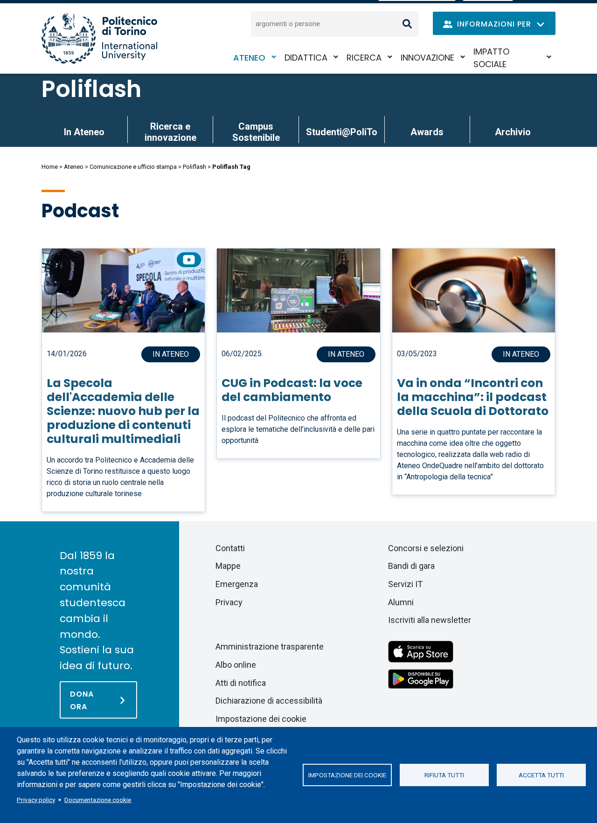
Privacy (229, 602)
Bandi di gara (411, 566)
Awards (427, 132)
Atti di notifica (240, 683)
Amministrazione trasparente (269, 646)
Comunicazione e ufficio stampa (133, 166)
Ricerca (364, 57)
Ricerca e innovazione (170, 132)
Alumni (401, 602)
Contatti (230, 548)
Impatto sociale (491, 58)
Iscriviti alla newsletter (429, 620)
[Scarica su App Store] (420, 651)
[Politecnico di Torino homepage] (99, 38)
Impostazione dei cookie (347, 775)
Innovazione (427, 57)
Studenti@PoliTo (341, 132)
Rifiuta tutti (444, 775)
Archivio (513, 132)
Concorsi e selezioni (426, 548)
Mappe (228, 566)
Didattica (306, 57)
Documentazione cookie (97, 799)
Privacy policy (36, 799)
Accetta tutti (541, 775)
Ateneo (249, 57)
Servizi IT (405, 584)
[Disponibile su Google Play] (420, 678)
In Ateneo (84, 132)
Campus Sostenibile (256, 132)
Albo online (235, 665)
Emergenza (236, 584)
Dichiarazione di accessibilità (268, 700)
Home (50, 166)
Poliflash (91, 88)
